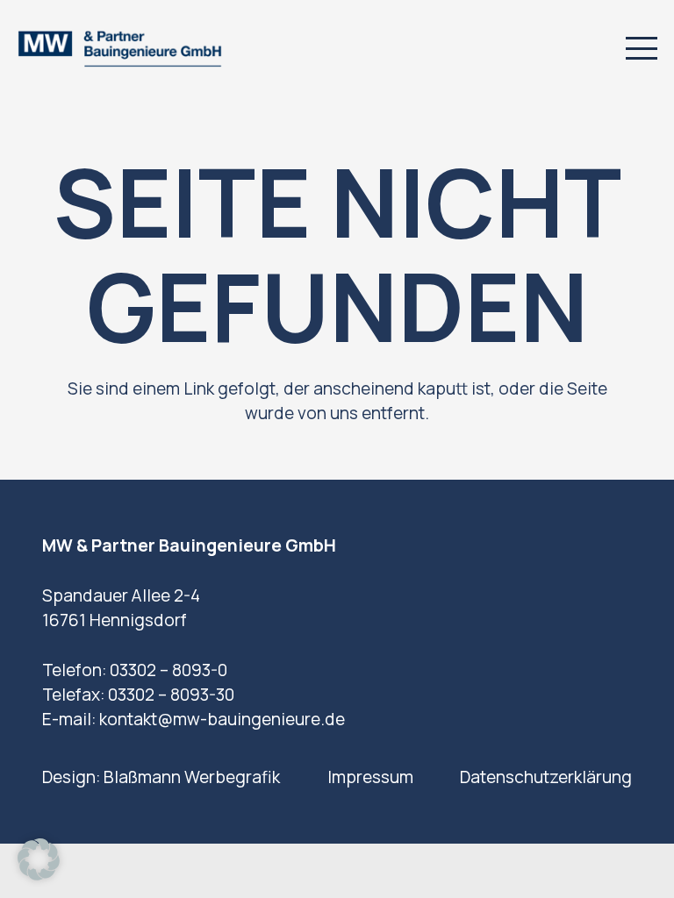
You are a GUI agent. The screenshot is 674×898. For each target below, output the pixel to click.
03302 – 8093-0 (168, 670)
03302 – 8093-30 (171, 694)
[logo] (119, 48)
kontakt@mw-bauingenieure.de (222, 719)
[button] (641, 48)
